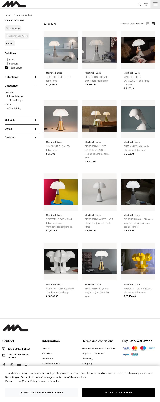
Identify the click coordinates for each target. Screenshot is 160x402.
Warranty (87, 358)
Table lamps (15, 68)
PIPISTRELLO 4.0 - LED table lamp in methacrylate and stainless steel (138, 223)
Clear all (9, 43)
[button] (136, 23)
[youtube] (19, 365)
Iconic (12, 59)
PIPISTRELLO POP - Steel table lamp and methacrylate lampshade (59, 223)
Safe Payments (51, 363)
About (45, 348)
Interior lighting (15, 96)
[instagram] (12, 365)
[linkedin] (27, 365)
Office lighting (14, 108)
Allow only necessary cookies (41, 392)
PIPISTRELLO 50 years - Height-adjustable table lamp (97, 292)
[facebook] (4, 365)
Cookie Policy (29, 381)
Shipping (87, 363)
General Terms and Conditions (99, 348)
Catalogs (47, 353)
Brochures (48, 358)
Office (8, 104)
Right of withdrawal (93, 353)
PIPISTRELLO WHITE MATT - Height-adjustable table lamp (99, 223)
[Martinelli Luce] (14, 4)
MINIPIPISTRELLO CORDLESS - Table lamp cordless (136, 81)
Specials (13, 63)
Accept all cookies (118, 392)
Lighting (8, 15)
